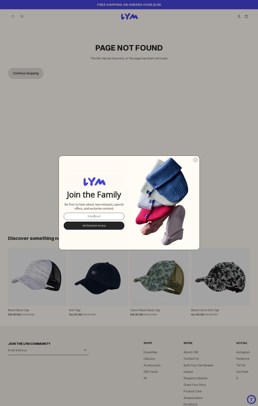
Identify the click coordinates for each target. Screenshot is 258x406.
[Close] (195, 159)
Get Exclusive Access (94, 225)
